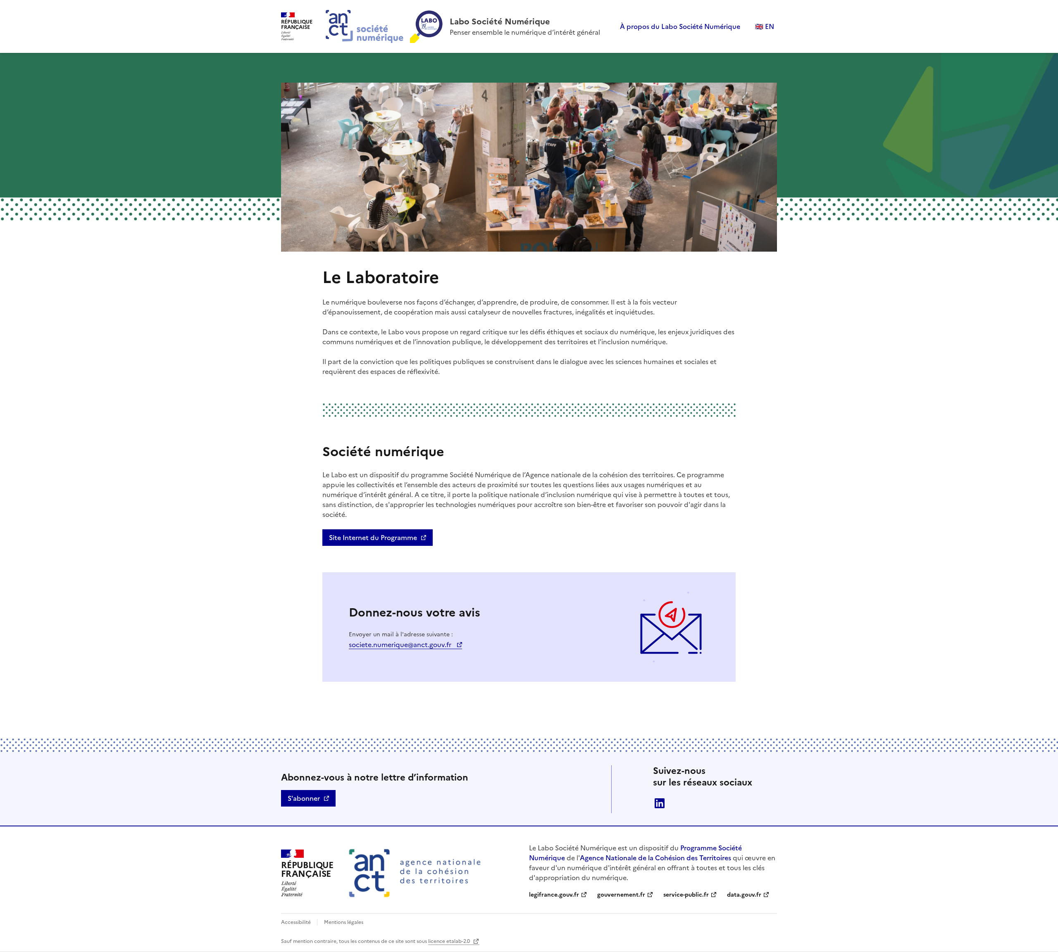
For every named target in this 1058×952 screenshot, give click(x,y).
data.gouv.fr (744, 894)
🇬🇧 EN (764, 26)
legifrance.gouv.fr (554, 894)
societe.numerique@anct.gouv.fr (401, 645)
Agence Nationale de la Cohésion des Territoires (655, 858)
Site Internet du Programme (373, 538)
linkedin (660, 803)
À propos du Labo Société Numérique (680, 26)
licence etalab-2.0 (449, 941)
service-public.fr (686, 894)
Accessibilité (296, 922)
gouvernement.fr (621, 894)
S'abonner (304, 798)
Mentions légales (343, 922)
